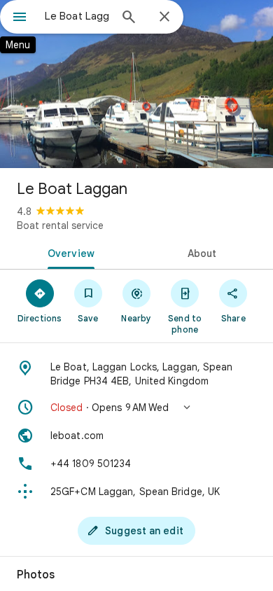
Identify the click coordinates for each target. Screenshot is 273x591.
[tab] (68, 252)
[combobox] (77, 16)
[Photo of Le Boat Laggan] (136, 84)
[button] (136, 408)
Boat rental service (60, 225)
